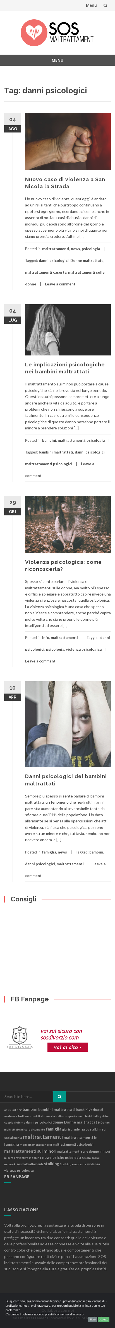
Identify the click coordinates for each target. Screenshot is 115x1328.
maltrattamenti (55, 248)
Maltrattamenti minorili (36, 1144)
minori (105, 1151)
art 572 (17, 1109)
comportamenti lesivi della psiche (86, 1116)
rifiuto (92, 1319)
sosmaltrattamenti (29, 1164)
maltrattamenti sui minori (30, 1150)
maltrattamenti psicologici (48, 464)
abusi (7, 1109)
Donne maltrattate (87, 260)
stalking (51, 1163)
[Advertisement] (21, 928)
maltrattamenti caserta (45, 272)
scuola (86, 1157)
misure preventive (16, 1157)
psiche (58, 1157)
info (45, 637)
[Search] (59, 1096)
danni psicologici (54, 260)
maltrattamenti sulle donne (78, 1151)
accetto (103, 1319)
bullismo (24, 1116)
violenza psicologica (84, 649)
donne (57, 1122)
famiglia (49, 852)
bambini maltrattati (56, 452)
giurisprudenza (73, 1129)
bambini (49, 440)
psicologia (91, 248)
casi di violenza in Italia (47, 1116)
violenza (93, 1164)
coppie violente (14, 1122)
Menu (91, 5)
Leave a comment (60, 284)
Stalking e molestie (73, 1164)
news (75, 248)
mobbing (35, 1157)
